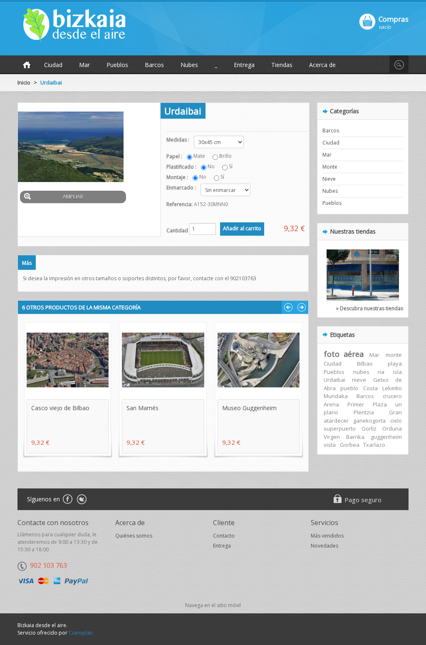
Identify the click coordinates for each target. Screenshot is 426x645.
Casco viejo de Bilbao (60, 408)
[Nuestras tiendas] (363, 272)
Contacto (224, 535)
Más (27, 262)
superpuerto (340, 428)
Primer (355, 404)
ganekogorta (369, 420)
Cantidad (177, 230)
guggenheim (386, 437)
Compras (394, 18)
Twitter (82, 499)
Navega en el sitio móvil (213, 605)
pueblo (349, 388)
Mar (84, 65)
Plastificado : (182, 166)
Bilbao (365, 363)
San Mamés (142, 408)
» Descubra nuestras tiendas (369, 308)
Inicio (23, 82)
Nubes (189, 65)
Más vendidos (327, 535)
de (398, 380)
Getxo (381, 380)
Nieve (329, 178)
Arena (331, 404)
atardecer (336, 420)
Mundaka (336, 396)
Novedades (324, 545)
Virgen (332, 437)
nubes (361, 372)
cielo (396, 420)
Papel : (174, 156)
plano (331, 412)
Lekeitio (392, 388)
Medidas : (178, 139)
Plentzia (364, 412)
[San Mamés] (163, 360)
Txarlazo (374, 444)
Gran (395, 412)
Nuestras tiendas (353, 231)
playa (395, 363)
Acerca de (322, 65)
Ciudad (53, 65)
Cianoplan (81, 632)
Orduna (392, 428)
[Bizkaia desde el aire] (79, 25)
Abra (330, 388)
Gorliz (369, 428)
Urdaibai (334, 380)
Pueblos (117, 65)
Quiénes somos (133, 535)
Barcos (154, 65)
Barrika (355, 437)
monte (394, 355)
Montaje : (177, 177)
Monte (329, 166)
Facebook (67, 499)
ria (381, 372)
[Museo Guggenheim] (259, 360)
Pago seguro (362, 500)
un (398, 404)
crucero (392, 396)
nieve (359, 380)
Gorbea (349, 444)
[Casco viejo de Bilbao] (68, 360)
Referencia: (179, 204)
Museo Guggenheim (249, 408)
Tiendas (281, 65)
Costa (370, 388)
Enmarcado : (181, 187)
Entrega (244, 65)
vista (330, 444)
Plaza (380, 404)
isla (397, 372)
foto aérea (344, 354)
